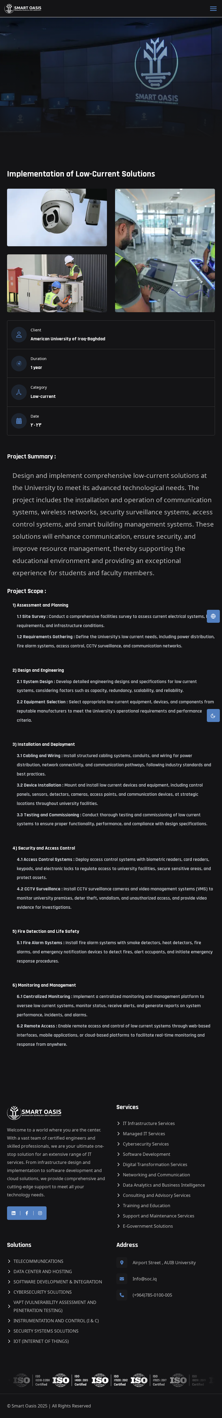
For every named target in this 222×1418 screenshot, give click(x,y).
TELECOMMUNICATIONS (38, 1261)
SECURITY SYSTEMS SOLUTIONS (46, 1331)
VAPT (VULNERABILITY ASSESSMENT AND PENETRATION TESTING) (55, 1306)
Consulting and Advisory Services (157, 1195)
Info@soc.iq (145, 1279)
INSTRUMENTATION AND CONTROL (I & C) (56, 1321)
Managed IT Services (144, 1134)
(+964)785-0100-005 (152, 1295)
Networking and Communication (156, 1175)
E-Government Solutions (148, 1226)
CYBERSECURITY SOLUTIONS (43, 1292)
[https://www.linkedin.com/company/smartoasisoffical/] (13, 1213)
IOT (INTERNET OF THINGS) (41, 1341)
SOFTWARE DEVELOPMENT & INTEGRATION (58, 1282)
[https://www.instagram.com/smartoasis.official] (40, 1213)
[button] (213, 616)
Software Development (146, 1154)
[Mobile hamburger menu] (213, 8)
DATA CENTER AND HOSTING (43, 1271)
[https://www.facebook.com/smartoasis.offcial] (26, 1213)
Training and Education (146, 1206)
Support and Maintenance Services (158, 1216)
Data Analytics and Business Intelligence (164, 1185)
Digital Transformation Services (155, 1164)
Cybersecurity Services (146, 1144)
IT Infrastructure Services (149, 1123)
